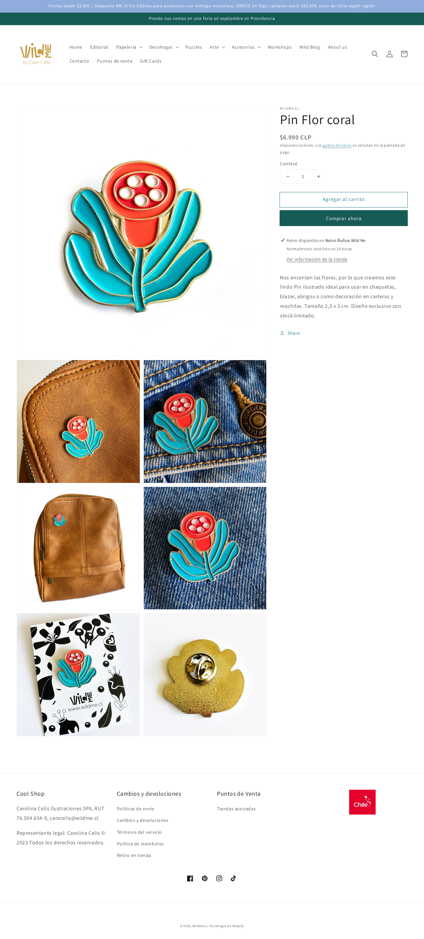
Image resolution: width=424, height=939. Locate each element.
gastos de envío (337, 145)
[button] (375, 54)
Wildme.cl (200, 926)
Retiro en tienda (134, 855)
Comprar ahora (344, 218)
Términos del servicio (139, 832)
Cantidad (288, 163)
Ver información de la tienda (317, 259)
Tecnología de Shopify (226, 926)
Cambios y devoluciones (143, 820)
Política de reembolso (140, 844)
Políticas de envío (136, 809)
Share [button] (294, 333)
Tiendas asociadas (236, 809)
